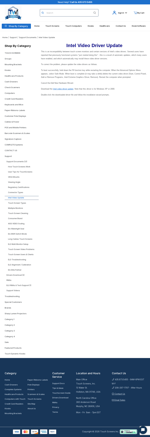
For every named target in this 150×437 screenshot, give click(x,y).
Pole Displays (34, 384)
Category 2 (10, 325)
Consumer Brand (15, 218)
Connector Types (15, 192)
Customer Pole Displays (15, 116)
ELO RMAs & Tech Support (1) (18, 285)
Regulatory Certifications (18, 187)
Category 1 (9, 319)
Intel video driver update (63, 89)
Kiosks (8, 70)
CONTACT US (11, 150)
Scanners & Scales (36, 394)
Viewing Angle (14, 182)
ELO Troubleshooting (17, 260)
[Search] (94, 12)
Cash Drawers (11, 81)
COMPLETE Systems (14, 145)
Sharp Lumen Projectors (16, 313)
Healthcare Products (14, 76)
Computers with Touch (15, 399)
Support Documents (27, 37)
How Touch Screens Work (19, 167)
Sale (7, 342)
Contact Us (119, 394)
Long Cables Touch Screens (20, 239)
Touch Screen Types (17, 203)
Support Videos (13, 291)
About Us (32, 408)
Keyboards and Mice (14, 104)
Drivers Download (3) (15, 275)
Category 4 (10, 336)
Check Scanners (12, 87)
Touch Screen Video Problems (21, 249)
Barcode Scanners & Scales (17, 133)
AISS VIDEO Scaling (16, 224)
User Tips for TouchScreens (20, 172)
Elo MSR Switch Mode (17, 234)
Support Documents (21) (16, 162)
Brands (8, 308)
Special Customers (13, 302)
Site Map (31, 404)
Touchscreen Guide (61, 393)
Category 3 (10, 331)
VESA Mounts (13, 177)
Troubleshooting (12, 296)
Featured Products (13, 348)
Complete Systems (13, 389)
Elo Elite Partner (14, 270)
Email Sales (119, 400)
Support (13, 37)
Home (5, 37)
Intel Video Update (47, 37)
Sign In (121, 13)
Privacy (55, 407)
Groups (8, 58)
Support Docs (58, 383)
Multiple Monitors (15, 208)
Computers (10, 93)
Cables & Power (12, 122)
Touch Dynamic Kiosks (15, 353)
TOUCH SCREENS (12, 53)
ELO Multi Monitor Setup (18, 244)
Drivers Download (60, 397)
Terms (55, 412)
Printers (31, 389)
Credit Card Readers (14, 99)
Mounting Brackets (13, 64)
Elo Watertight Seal (16, 229)
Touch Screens (34, 399)
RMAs (8, 280)
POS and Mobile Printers (15, 127)
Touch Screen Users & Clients (21, 254)
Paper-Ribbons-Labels (15, 110)
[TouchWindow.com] (13, 12)
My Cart (140, 13)
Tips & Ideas (57, 388)
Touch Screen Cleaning (18, 213)
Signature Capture (13, 139)
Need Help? (75, 2)
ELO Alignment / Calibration (19, 265)
